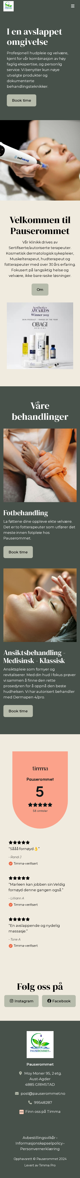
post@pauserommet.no (43, 1093)
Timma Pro (47, 1165)
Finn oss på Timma (43, 1111)
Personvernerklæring (40, 1149)
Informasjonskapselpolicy (39, 1143)
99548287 (43, 1102)
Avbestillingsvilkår (39, 1138)
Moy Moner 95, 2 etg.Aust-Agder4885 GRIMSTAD (43, 1079)
